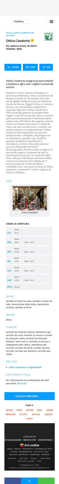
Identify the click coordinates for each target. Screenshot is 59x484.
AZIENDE (48, 414)
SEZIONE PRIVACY (45, 440)
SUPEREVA (45, 454)
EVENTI (29, 418)
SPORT (19, 410)
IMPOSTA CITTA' (29, 440)
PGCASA (14, 452)
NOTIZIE (9, 410)
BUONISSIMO (35, 454)
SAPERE (49, 410)
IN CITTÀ (23, 414)
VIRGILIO (17, 449)
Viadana (18, 21)
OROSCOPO (11, 414)
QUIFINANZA (23, 454)
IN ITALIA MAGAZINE (13, 440)
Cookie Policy (45, 458)
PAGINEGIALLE (28, 449)
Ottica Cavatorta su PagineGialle (25, 367)
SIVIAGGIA (13, 454)
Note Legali (23, 458)
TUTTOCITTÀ (38, 452)
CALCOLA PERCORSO (26, 396)
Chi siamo (12, 458)
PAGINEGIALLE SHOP (43, 449)
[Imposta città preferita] (8, 21)
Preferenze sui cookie (26, 461)
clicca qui (21, 383)
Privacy (34, 458)
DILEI (46, 452)
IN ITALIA (36, 414)
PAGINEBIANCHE (25, 452)
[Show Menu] (51, 22)
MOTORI (29, 410)
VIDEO (39, 410)
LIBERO (10, 449)
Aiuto (39, 461)
